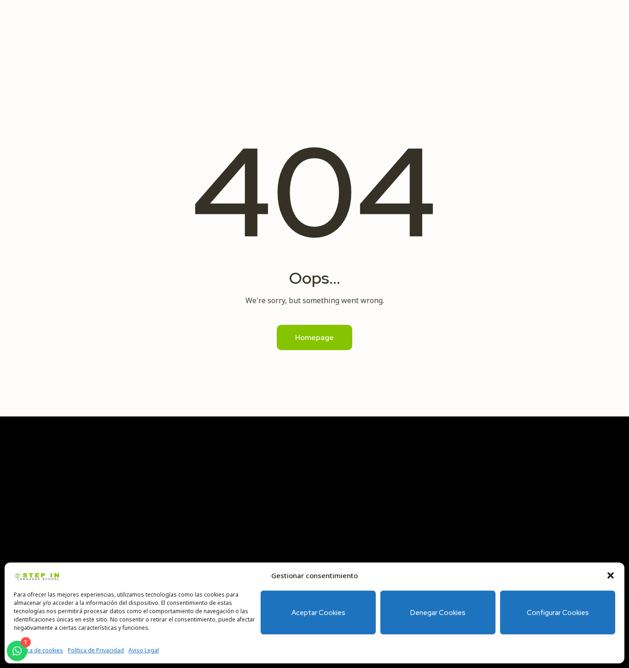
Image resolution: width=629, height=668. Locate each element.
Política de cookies (38, 650)
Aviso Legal (143, 650)
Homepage (314, 337)
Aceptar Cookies (318, 612)
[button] (610, 575)
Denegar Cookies (438, 612)
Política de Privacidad (96, 650)
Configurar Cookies (558, 612)
